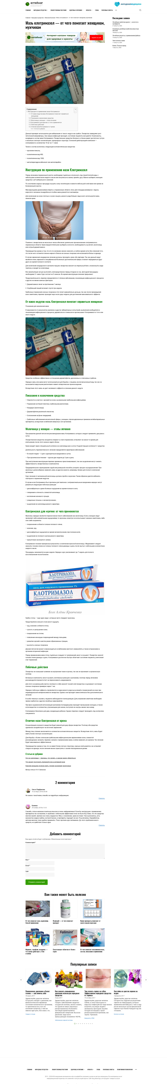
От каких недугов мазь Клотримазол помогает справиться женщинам (50, 115)
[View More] (116, 10)
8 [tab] (88, 1023)
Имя (27, 860)
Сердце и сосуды (30, 1014)
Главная (28, 10)
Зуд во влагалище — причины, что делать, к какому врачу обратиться (51, 758)
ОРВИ (92, 1018)
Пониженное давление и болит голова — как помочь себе (38, 992)
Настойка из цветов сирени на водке (126, 992)
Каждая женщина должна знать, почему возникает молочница (48, 766)
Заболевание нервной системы (64, 1020)
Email (28, 865)
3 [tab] (78, 1023)
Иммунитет (87, 1018)
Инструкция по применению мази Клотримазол (44, 111)
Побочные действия (37, 124)
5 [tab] (82, 1023)
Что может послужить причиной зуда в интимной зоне (45, 762)
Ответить (102, 798)
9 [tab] (90, 1023)
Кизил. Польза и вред (119, 45)
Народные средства (40, 10)
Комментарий (31, 842)
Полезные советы (107, 10)
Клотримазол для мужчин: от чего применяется (46, 122)
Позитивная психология (125, 1069)
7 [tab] (86, 1023)
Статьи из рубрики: (39, 128)
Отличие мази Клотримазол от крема (43, 127)
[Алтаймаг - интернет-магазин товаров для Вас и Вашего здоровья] (35, 4)
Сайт (27, 871)
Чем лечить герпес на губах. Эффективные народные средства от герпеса (97, 993)
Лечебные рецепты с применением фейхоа (126, 35)
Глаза (97, 10)
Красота (88, 10)
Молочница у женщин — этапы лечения (43, 120)
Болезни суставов (119, 1014)
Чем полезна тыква (118, 40)
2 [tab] (76, 1023)
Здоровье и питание (75, 10)
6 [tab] (84, 1023)
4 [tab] (80, 1023)
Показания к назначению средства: (42, 118)
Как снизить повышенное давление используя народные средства (67, 993)
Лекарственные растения (58, 10)
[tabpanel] (39, 992)
